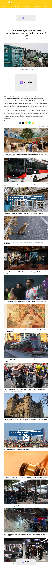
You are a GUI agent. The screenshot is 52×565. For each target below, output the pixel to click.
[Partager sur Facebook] (19, 123)
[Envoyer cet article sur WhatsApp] (29, 123)
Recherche (16, 6)
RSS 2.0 (47, 6)
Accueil (5, 6)
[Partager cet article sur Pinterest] (26, 123)
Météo (27, 6)
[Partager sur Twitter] (22, 123)
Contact (37, 6)
